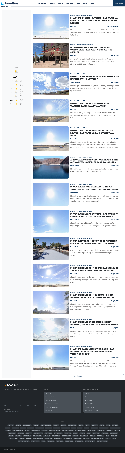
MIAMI (88, 433)
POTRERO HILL (14, 438)
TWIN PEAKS (60, 441)
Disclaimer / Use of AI (91, 411)
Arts (85, 3)
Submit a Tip (89, 393)
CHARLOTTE (15, 427)
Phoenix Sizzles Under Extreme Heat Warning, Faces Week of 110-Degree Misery (94, 323)
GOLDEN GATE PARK (80, 430)
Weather (69, 3)
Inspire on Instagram (51, 407)
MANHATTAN (68, 433)
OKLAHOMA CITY (66, 435)
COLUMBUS (57, 427)
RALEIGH (28, 438)
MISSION (11, 435)
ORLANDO (75, 435)
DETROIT (86, 427)
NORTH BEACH (56, 435)
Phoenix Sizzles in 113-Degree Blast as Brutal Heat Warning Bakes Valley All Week (92, 133)
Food (78, 3)
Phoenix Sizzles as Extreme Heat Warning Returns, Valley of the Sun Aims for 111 (94, 215)
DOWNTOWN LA (104, 427)
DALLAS (73, 427)
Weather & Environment (84, 15)
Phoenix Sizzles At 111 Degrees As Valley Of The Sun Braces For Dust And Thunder (94, 269)
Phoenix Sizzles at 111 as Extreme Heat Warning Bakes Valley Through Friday (92, 296)
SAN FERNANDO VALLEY (97, 438)
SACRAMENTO (57, 438)
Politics (52, 3)
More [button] (92, 3)
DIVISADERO (94, 427)
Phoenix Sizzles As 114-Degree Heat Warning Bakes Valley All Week (89, 104)
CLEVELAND (48, 427)
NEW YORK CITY (37, 435)
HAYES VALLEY (91, 430)
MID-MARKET (96, 433)
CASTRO (8, 427)
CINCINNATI (31, 427)
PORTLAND (114, 435)
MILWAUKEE (105, 433)
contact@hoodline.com (11, 411)
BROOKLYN (115, 425)
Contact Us (48, 411)
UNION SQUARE (69, 441)
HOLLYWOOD (101, 430)
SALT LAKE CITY (68, 438)
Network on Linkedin (51, 404)
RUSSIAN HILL (48, 438)
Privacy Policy (89, 404)
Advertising (88, 400)
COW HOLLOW (65, 427)
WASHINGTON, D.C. (90, 441)
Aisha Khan (74, 192)
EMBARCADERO (36, 430)
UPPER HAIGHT (79, 441)
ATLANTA (81, 425)
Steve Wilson (74, 165)
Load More (78, 376)
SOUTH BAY (11, 425)
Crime (60, 3)
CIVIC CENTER (39, 427)
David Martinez (75, 247)
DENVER (80, 427)
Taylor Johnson (75, 82)
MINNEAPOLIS (114, 433)
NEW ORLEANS (27, 435)
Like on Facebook (50, 400)
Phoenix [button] (4, 7)
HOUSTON (117, 430)
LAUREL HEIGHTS (38, 433)
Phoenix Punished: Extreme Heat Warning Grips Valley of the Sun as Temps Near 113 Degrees (94, 20)
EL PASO (27, 430)
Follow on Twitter (50, 397)
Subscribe (119, 3)
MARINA (75, 433)
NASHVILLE (18, 435)
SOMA (114, 438)
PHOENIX (92, 435)
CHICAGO (23, 427)
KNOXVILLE (21, 433)
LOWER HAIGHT (58, 433)
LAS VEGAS (28, 433)
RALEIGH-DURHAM (38, 438)
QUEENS (22, 438)
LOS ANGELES (48, 433)
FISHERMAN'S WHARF (67, 430)
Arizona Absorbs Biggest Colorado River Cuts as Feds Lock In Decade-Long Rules (94, 161)
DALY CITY (56, 425)
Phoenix (72, 15)
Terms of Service (90, 407)
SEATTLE (108, 438)
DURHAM (8, 430)
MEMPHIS (82, 433)
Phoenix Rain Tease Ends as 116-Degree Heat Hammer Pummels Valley (94, 77)
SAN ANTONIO (77, 438)
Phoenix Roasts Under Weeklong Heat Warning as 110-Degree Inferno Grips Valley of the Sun (92, 351)
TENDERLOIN (50, 441)
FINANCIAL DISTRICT (54, 430)
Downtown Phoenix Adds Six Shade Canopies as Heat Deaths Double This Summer (91, 49)
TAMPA (43, 441)
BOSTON (102, 425)
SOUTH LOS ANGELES (23, 441)
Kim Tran (73, 26)
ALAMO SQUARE (72, 425)
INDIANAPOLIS (11, 433)
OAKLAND (36, 425)
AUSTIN (87, 425)
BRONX (108, 425)
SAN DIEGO (86, 438)
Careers (87, 397)
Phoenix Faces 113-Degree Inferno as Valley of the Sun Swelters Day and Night (94, 188)
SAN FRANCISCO (27, 425)
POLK (107, 435)
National (42, 3)
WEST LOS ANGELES (102, 441)
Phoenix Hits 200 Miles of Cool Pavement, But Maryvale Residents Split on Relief (94, 242)
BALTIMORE (95, 425)
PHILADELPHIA (84, 435)
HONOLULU (109, 430)
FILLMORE (44, 430)
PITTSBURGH (100, 435)
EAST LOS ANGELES (18, 430)
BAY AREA (63, 425)
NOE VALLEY (47, 435)
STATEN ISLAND (35, 441)
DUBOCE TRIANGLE (115, 427)
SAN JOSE (18, 425)
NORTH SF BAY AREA (46, 425)
